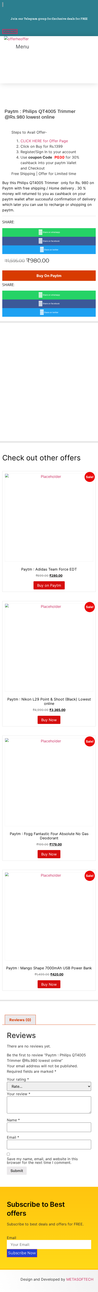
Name (13, 1120)
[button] (10, 31)
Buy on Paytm (49, 275)
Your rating (18, 1079)
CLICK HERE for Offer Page (44, 141)
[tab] (20, 1020)
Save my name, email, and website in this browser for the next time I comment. (42, 1160)
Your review (18, 1094)
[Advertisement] (16, 67)
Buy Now (49, 720)
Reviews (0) (20, 1020)
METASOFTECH (79, 1279)
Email (13, 1137)
